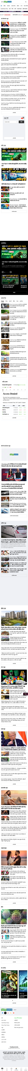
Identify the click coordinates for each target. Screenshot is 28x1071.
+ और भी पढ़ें (14, 376)
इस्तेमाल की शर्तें (10, 1053)
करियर (14, 1053)
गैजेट (12, 8)
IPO (21, 5)
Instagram (8, 1013)
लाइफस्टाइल (19, 8)
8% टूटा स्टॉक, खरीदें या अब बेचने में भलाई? (17, 188)
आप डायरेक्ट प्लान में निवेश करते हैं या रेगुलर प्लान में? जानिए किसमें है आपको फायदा (18, 352)
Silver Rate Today (5, 1025)
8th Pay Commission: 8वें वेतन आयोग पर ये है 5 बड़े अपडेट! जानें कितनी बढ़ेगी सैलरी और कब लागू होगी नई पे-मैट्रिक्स (14, 81)
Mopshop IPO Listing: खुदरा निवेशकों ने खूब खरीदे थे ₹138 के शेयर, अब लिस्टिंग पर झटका (18, 37)
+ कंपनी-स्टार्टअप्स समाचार (14, 515)
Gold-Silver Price (4, 8)
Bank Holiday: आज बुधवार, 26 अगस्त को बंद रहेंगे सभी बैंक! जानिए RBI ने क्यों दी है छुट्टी (18, 334)
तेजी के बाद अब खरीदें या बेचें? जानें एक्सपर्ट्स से (17, 193)
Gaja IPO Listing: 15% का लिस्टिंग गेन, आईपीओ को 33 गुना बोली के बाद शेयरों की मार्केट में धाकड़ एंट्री (13, 68)
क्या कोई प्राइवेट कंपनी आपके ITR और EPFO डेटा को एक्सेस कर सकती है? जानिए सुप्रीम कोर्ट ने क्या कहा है (18, 359)
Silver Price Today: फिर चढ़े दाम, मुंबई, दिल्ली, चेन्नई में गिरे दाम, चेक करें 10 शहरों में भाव (13, 86)
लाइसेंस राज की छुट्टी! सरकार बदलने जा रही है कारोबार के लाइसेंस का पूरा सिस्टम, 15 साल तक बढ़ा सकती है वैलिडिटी (18, 511)
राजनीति (3, 1030)
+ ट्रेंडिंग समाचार (14, 575)
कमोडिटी (16, 1020)
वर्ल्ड (9, 8)
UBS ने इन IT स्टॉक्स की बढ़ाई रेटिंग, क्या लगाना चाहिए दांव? (14, 164)
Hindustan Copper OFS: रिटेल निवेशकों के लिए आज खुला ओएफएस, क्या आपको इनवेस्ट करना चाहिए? (18, 30)
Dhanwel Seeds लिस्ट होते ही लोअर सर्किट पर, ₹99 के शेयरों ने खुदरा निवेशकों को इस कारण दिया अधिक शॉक (13, 55)
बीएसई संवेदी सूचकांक (6, 385)
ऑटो (15, 8)
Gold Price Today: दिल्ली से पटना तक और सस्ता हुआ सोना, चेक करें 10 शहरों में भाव (13, 103)
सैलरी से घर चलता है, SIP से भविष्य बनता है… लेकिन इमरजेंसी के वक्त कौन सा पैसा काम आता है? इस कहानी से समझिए (18, 564)
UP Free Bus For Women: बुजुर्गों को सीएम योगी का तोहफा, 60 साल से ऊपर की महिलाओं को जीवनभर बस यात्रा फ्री (13, 108)
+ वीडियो (14, 292)
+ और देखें (14, 138)
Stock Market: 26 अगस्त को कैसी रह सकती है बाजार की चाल (18, 199)
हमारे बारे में (5, 1052)
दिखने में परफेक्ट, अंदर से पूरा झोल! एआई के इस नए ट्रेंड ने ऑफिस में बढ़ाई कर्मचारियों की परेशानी (18, 570)
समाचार (8, 5)
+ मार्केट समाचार (14, 211)
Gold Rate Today (5, 1022)
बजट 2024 (3, 1020)
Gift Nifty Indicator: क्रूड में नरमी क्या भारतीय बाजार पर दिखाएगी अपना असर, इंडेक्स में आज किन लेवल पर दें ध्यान (14, 90)
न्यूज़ (2, 1027)
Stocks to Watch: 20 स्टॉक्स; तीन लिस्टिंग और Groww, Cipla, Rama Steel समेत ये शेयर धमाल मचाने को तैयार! (13, 72)
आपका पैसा (13, 5)
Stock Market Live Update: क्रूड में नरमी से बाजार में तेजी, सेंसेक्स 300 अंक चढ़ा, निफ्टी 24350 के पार (18, 43)
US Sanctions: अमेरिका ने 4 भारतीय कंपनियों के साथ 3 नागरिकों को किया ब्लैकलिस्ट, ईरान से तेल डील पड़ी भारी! (18, 24)
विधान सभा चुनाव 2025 (18, 1027)
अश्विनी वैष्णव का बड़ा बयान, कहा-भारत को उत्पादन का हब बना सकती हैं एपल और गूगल (18, 499)
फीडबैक (15, 1052)
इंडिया (18, 5)
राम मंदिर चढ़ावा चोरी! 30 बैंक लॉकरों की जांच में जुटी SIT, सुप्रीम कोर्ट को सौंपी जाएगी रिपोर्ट (13, 59)
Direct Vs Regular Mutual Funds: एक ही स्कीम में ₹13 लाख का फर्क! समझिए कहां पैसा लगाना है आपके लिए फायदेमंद (14, 77)
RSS (11, 1013)
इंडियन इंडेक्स (25, 8)
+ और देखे (14, 112)
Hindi (15, 1009)
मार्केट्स (2, 1034)
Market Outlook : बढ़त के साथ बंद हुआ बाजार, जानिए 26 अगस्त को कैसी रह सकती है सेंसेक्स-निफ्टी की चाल (18, 206)
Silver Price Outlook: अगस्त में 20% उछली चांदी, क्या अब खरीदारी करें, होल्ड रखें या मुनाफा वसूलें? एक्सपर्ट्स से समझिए (18, 49)
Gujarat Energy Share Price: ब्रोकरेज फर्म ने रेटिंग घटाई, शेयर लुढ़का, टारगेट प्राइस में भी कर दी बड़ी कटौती (13, 64)
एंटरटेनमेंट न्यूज (4, 787)
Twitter (5, 1013)
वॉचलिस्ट (3, 1037)
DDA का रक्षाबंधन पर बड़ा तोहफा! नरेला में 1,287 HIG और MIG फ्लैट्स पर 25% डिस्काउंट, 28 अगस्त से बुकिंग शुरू (13, 99)
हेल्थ (2, 906)
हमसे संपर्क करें (10, 1052)
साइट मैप (18, 1053)
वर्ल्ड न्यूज (3, 729)
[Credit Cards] (25, 694)
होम (1, 5)
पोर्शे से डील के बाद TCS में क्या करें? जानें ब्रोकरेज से (13, 184)
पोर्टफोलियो (3, 1032)
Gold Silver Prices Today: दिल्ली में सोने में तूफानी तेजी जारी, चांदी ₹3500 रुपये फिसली (18, 370)
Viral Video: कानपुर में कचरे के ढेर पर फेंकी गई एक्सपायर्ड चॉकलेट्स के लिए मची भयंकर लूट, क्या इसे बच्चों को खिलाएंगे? (18, 558)
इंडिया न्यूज (3, 608)
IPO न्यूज (3, 667)
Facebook (2, 1013)
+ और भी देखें (14, 417)
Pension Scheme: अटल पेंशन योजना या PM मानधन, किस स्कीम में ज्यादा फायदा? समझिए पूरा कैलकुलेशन (17, 347)
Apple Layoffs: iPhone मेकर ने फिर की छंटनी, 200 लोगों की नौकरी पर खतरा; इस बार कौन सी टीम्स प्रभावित (18, 493)
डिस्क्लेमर (19, 1052)
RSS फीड (22, 1053)
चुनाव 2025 (3, 1042)
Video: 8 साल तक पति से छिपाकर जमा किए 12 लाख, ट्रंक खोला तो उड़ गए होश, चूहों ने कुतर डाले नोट (18, 552)
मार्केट (5, 5)
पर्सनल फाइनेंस (17, 1025)
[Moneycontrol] (8, 1)
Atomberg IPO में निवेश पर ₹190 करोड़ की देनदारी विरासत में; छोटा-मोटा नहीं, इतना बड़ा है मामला (13, 465)
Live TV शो (3, 1039)
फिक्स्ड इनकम (17, 1022)
